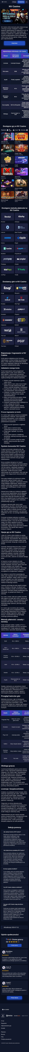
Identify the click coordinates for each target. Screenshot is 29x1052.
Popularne (3, 130)
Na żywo (10, 130)
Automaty (23, 130)
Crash (16, 130)
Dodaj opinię (14, 945)
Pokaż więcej (14, 997)
